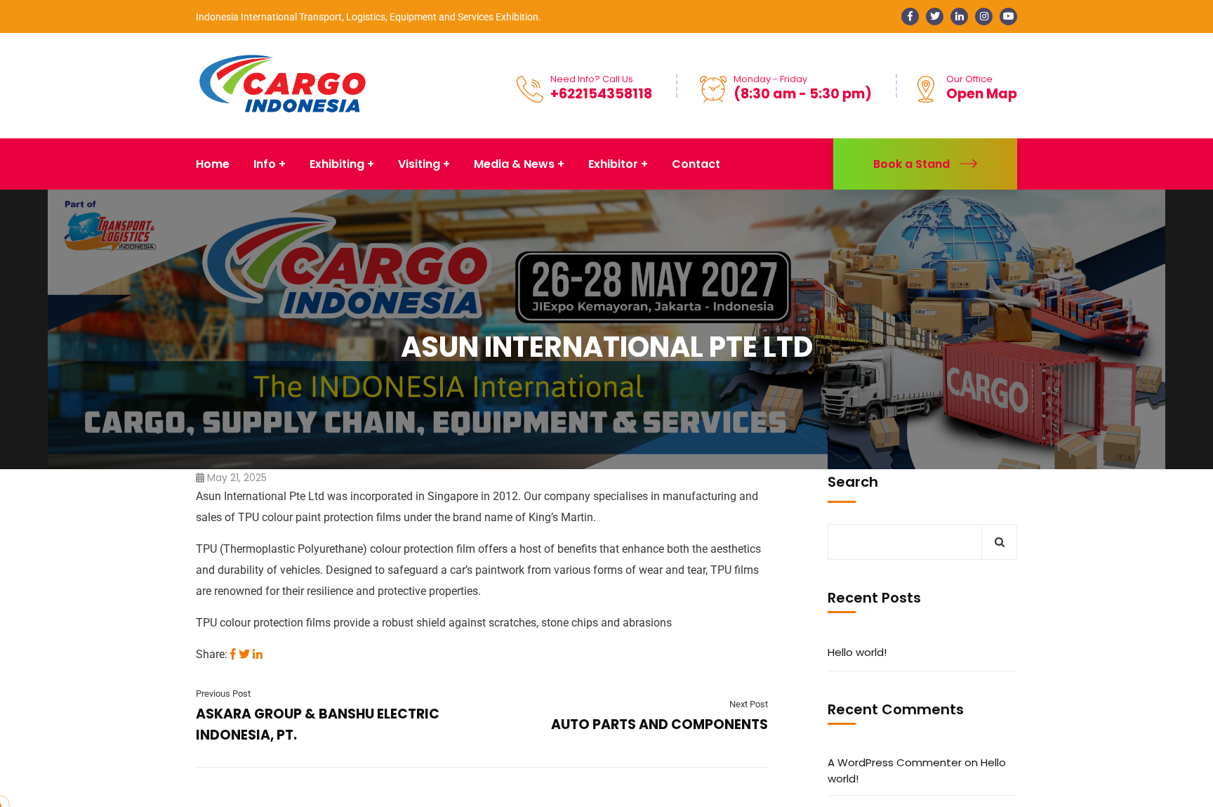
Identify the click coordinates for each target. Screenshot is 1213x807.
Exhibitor (613, 164)
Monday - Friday (770, 79)
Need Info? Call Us (591, 79)
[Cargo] (282, 84)
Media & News (514, 164)
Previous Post (223, 693)
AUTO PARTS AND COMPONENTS (659, 724)
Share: (211, 654)
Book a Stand (911, 164)
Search (853, 482)
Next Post (748, 704)
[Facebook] (233, 654)
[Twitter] (244, 654)
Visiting (419, 164)
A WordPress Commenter (895, 762)
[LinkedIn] (258, 654)
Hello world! (857, 652)
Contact (696, 164)
